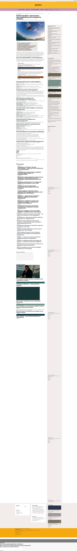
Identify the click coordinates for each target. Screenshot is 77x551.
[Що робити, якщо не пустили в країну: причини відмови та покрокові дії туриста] (30, 68)
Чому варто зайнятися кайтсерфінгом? (24, 50)
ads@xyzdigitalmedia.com (36, 530)
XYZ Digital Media (17, 529)
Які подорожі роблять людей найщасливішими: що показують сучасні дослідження (54, 524)
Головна (17, 13)
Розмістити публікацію (18, 534)
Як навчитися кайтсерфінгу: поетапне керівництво (26, 46)
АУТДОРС (41, 9)
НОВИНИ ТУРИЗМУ (22, 9)
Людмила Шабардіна (51, 187)
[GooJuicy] (38, 5)
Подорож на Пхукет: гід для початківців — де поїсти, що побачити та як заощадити (30, 168)
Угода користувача (18, 532)
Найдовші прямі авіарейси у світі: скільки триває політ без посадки (28, 187)
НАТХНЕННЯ (27, 9)
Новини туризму (19, 175)
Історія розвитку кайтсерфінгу (22, 44)
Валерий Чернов (50, 437)
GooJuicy (23, 158)
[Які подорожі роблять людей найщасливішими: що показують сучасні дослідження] (54, 522)
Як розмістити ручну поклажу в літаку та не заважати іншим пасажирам (27, 207)
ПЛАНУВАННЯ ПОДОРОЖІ (35, 9)
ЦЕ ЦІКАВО (46, 9)
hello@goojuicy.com (35, 520)
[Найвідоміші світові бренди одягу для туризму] (54, 114)
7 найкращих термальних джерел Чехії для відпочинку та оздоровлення (29, 173)
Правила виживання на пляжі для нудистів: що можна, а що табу (29, 182)
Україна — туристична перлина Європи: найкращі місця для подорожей (28, 197)
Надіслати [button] (1, 550)
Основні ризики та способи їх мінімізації (24, 49)
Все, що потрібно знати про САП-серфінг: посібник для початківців (29, 211)
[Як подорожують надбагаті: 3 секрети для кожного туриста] (30, 74)
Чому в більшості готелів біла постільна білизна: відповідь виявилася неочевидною (54, 518)
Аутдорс (20, 13)
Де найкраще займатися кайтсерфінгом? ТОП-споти (26, 45)
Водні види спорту (24, 13)
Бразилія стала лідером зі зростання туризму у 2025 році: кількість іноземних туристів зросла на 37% (30, 178)
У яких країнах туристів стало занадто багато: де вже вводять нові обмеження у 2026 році (30, 192)
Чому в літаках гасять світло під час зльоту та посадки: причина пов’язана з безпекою (54, 511)
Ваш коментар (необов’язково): (9, 546)
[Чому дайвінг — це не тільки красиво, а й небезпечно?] (30, 315)
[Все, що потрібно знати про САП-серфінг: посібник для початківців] (54, 119)
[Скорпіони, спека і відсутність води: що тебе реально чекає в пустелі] (30, 77)
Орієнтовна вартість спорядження (23, 48)
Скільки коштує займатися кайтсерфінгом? (25, 47)
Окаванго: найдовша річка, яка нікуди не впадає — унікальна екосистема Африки (28, 202)
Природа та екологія (20, 170)
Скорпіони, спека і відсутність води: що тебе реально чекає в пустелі (29, 78)
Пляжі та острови (19, 165)
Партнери (16, 533)
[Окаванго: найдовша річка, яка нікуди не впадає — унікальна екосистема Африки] (54, 108)
